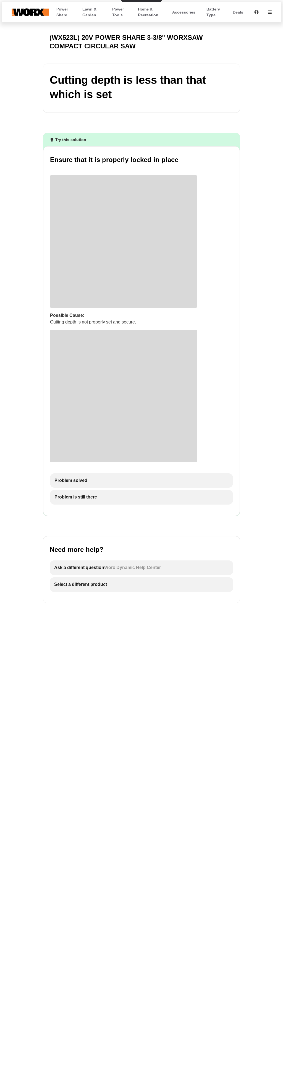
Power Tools (118, 12)
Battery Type (213, 12)
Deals (238, 12)
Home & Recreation (148, 12)
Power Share (62, 12)
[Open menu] (269, 12)
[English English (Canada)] (256, 12)
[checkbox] (141, 480)
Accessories (183, 12)
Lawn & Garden (89, 12)
